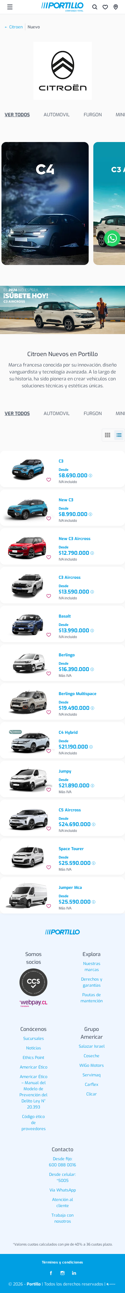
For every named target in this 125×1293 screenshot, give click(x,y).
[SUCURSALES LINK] (115, 7)
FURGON (93, 115)
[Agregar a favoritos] (48, 480)
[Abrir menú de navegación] (10, 7)
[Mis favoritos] (105, 7)
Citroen (16, 27)
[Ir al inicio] (62, 7)
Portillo (34, 1284)
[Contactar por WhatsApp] (112, 238)
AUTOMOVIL (57, 115)
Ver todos (17, 115)
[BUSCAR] (94, 7)
